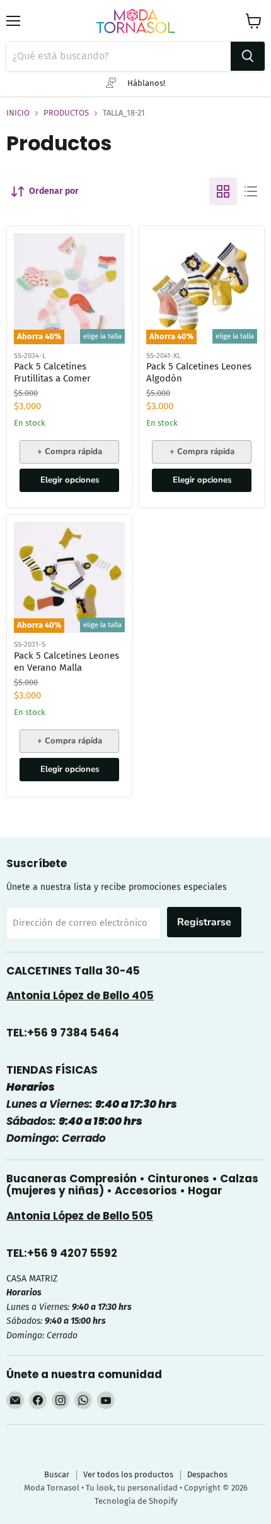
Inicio (18, 113)
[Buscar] (248, 56)
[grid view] (223, 191)
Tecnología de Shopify (136, 1501)
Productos (66, 113)
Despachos (207, 1474)
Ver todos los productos (128, 1474)
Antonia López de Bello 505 (79, 1215)
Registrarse (204, 922)
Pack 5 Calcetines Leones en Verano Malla (66, 662)
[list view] (251, 191)
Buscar (56, 1474)
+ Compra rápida (69, 451)
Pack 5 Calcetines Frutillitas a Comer (52, 373)
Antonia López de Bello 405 (80, 995)
